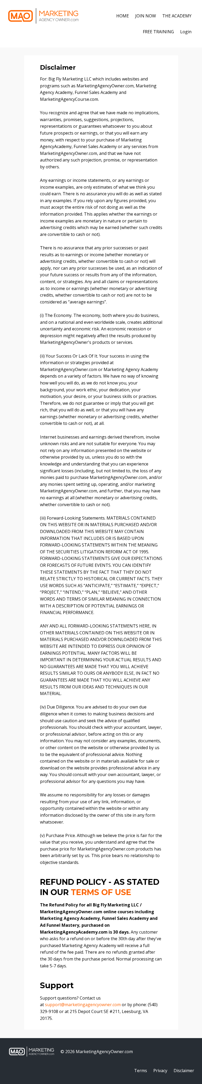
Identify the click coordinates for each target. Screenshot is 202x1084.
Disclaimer (184, 1070)
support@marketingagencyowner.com (83, 1004)
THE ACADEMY (176, 16)
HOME (122, 16)
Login (185, 32)
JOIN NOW (145, 16)
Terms (140, 1070)
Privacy (160, 1070)
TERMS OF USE (101, 892)
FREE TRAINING (158, 32)
